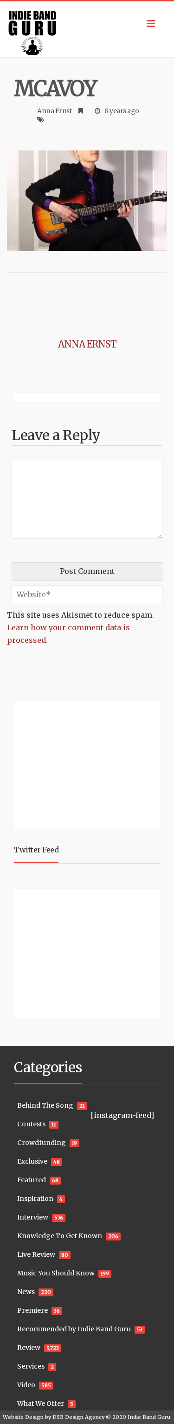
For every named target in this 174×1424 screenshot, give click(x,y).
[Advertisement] (72, 763)
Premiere (32, 1310)
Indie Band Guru (149, 1417)
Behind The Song (45, 1105)
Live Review (36, 1254)
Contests (31, 1124)
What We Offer (40, 1403)
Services (31, 1366)
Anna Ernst (54, 111)
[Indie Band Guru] (87, 29)
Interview (32, 1217)
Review (28, 1347)
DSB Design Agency (78, 1417)
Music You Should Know (56, 1273)
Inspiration (35, 1198)
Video (26, 1385)
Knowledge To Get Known (59, 1236)
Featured (31, 1180)
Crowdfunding (41, 1142)
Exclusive (32, 1161)
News (26, 1292)
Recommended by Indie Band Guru (74, 1329)
